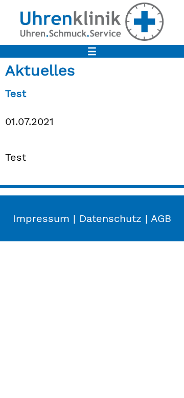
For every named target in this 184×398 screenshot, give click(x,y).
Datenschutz (110, 218)
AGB (161, 218)
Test (15, 93)
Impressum (41, 218)
